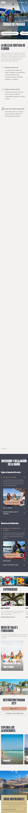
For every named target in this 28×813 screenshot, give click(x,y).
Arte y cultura (7, 508)
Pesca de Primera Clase (10, 565)
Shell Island (7, 561)
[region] (14, 287)
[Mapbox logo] (4, 448)
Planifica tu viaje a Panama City (15, 713)
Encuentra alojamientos (10, 33)
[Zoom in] (25, 126)
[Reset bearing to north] (25, 130)
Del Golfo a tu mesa (9, 477)
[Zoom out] (25, 128)
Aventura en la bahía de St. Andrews (12, 529)
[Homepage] (3, 3)
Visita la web (13, 708)
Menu (22, 2)
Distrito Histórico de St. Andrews (10, 513)
